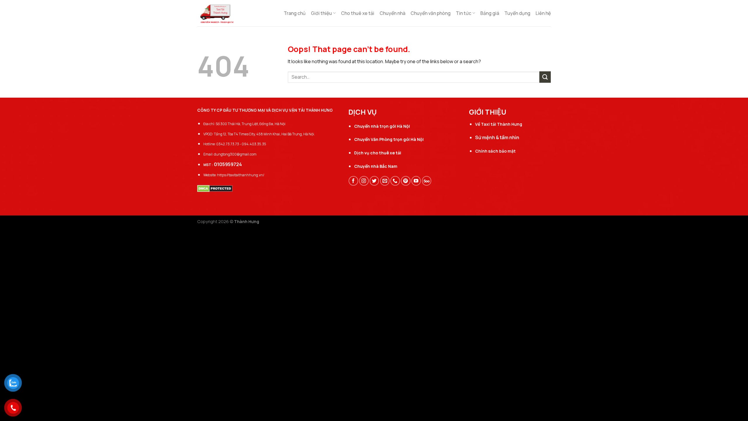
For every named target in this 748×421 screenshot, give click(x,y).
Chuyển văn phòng (431, 13)
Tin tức (463, 13)
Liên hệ (543, 13)
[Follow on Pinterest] (406, 181)
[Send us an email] (385, 181)
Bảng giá (489, 13)
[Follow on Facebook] (353, 181)
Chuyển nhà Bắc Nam (375, 166)
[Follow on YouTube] (416, 181)
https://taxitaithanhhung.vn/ (240, 174)
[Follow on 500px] (427, 181)
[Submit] (545, 77)
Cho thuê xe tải (357, 13)
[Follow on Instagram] (364, 181)
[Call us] (395, 181)
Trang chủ (295, 13)
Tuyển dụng (517, 13)
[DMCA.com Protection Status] (215, 188)
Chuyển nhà (392, 13)
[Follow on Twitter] (374, 181)
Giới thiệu (321, 13)
